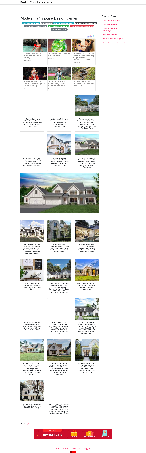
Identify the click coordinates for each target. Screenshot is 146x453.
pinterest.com (32, 424)
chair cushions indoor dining (63, 23)
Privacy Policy (76, 449)
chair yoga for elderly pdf (31, 23)
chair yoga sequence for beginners (82, 26)
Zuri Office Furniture (110, 24)
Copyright (87, 449)
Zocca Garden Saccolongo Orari (114, 43)
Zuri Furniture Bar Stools (111, 20)
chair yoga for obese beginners (85, 23)
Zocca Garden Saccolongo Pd (113, 39)
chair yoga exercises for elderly (58, 26)
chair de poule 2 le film (59, 29)
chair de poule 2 (46, 23)
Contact (65, 449)
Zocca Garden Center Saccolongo (110, 29)
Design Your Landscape (36, 2)
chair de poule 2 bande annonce (35, 26)
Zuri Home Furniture (110, 35)
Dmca (57, 449)
